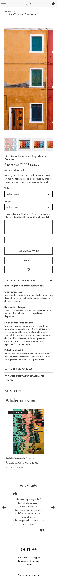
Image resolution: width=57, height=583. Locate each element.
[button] (52, 3)
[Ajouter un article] (20, 240)
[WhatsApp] (6, 391)
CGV (19, 557)
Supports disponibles (14, 467)
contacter (8, 341)
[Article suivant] (47, 431)
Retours (35, 560)
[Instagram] (20, 391)
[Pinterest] (16, 391)
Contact (28, 564)
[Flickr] (34, 549)
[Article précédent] (10, 431)
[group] (28, 441)
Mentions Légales (32, 557)
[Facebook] (11, 391)
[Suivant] (52, 507)
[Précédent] (4, 507)
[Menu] (3, 3)
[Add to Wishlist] (28, 269)
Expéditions (23, 560)
